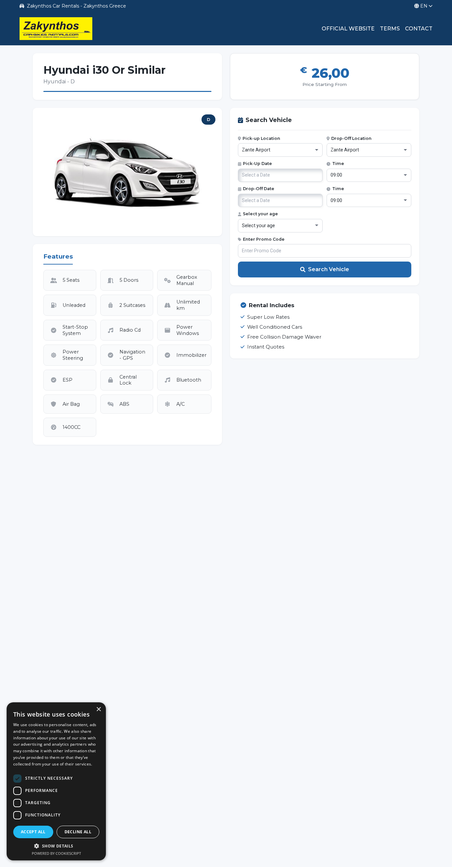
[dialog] (56, 781)
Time (338, 163)
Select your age (260, 213)
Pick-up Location (261, 138)
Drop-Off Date (258, 188)
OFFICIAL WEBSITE (348, 28)
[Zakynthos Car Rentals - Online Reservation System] (56, 28)
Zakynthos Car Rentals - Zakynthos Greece (76, 6)
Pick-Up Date (257, 163)
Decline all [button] (78, 832)
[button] (56, 846)
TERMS (390, 28)
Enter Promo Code (264, 239)
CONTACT (418, 28)
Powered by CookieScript (56, 853)
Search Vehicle (328, 269)
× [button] (98, 709)
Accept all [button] (33, 832)
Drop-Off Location (351, 138)
